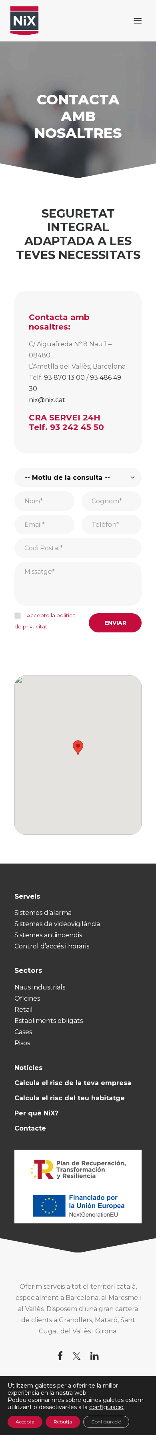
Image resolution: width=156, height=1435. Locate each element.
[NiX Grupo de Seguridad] (24, 21)
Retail (23, 1009)
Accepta (25, 1422)
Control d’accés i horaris (51, 946)
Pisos (22, 1043)
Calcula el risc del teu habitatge (69, 1098)
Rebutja (63, 1422)
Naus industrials (39, 987)
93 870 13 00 (64, 377)
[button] (137, 20)
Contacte (30, 1128)
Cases (23, 1032)
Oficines (27, 998)
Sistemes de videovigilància (57, 924)
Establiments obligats (48, 1021)
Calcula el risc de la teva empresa (72, 1083)
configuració (106, 1407)
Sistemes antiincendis (48, 935)
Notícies (28, 1068)
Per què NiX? (36, 1113)
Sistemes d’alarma (43, 913)
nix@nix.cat (47, 400)
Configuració (106, 1422)
